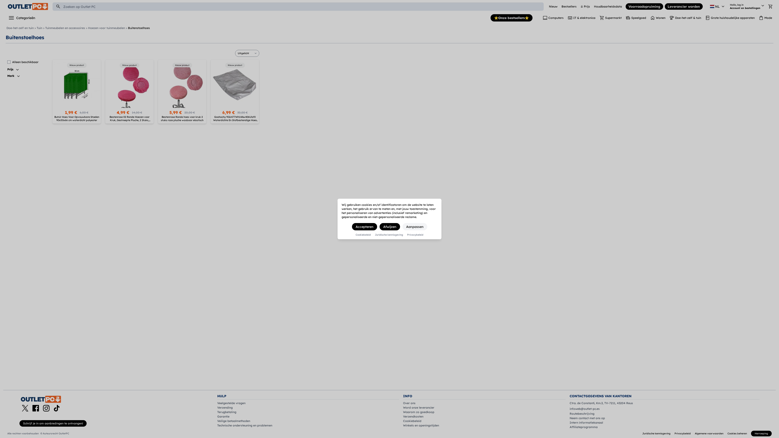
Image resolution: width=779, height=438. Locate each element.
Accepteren (364, 227)
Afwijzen (389, 227)
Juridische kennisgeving (389, 235)
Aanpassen (415, 227)
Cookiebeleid (363, 235)
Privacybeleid (415, 235)
